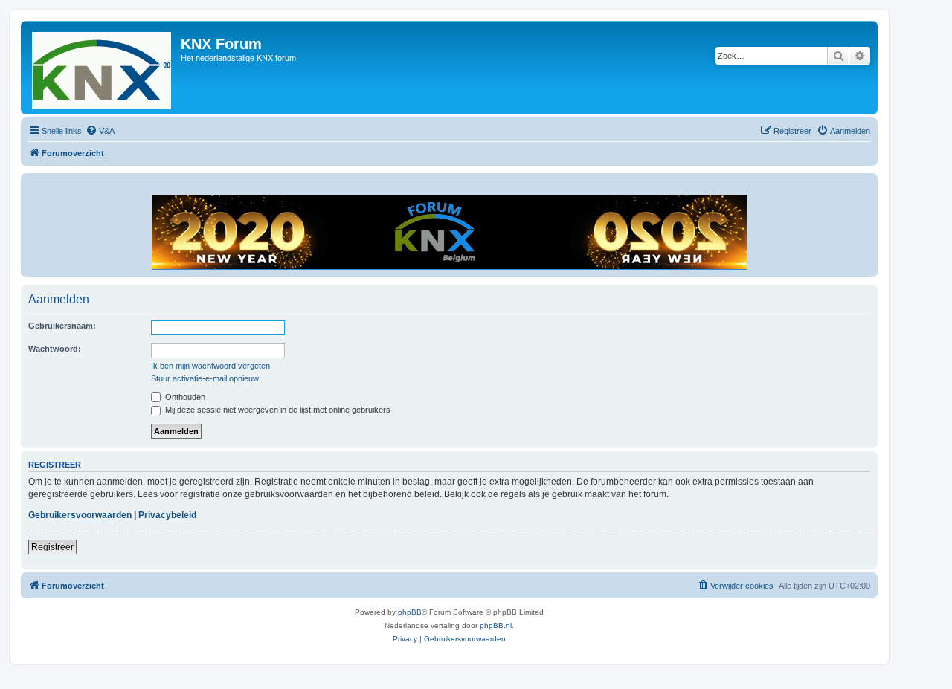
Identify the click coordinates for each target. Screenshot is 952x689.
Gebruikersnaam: (62, 325)
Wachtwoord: (54, 348)
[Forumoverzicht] (103, 68)
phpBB (410, 612)
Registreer (52, 547)
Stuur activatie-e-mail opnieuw (205, 378)
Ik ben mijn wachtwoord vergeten (210, 365)
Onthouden (184, 396)
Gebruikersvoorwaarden (80, 515)
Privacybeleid (167, 515)
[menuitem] (100, 131)
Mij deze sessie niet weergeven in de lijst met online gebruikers (276, 409)
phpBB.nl (496, 625)
